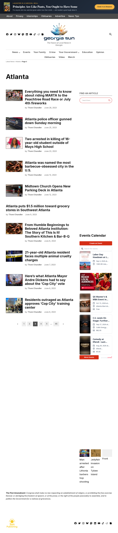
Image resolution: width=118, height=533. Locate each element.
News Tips (73, 16)
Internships (32, 16)
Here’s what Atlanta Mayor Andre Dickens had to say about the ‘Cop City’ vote (46, 280)
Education (87, 52)
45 (56, 324)
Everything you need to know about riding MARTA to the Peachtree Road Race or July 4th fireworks (48, 97)
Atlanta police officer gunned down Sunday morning (48, 121)
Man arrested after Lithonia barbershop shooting (84, 470)
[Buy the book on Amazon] (7, 6)
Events (26, 52)
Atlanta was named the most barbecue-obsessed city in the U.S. (49, 166)
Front (105, 458)
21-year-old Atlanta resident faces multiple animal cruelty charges (48, 256)
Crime (52, 52)
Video (62, 57)
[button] (59, 7)
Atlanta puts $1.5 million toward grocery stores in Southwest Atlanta (38, 208)
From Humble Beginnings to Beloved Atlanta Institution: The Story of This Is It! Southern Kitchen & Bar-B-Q (47, 230)
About (9, 16)
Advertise (60, 16)
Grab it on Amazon (104, 7)
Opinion (100, 52)
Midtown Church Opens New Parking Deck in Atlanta (48, 188)
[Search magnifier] (109, 100)
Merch (71, 57)
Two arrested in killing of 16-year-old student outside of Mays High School (47, 143)
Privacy (19, 16)
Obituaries (46, 16)
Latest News (10, 61)
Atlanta (18, 61)
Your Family (40, 52)
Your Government (68, 52)
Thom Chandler (35, 108)
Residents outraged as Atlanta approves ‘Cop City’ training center (49, 303)
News (15, 52)
